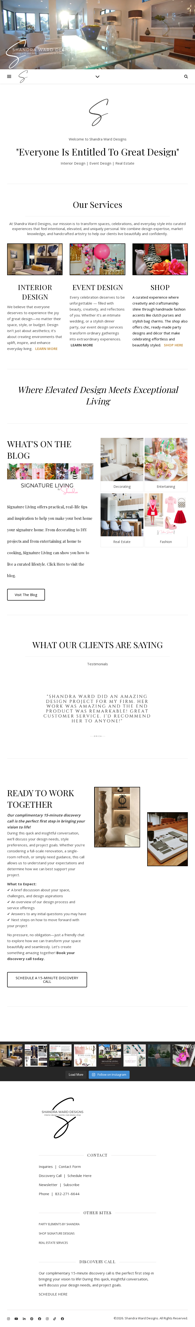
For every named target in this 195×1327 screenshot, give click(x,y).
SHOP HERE (173, 345)
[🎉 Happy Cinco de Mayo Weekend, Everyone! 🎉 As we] (184, 1055)
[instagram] (8, 1318)
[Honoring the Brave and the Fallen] (159, 1055)
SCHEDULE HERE (53, 1294)
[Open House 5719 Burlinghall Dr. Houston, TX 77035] (60, 1055)
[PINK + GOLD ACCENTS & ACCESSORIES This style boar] (85, 1055)
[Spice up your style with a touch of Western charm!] (134, 1055)
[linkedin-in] (24, 1318)
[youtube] (17, 1318)
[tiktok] (55, 1318)
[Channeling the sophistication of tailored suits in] (36, 1055)
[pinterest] (32, 1318)
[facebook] (40, 1318)
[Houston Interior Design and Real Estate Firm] (22, 76)
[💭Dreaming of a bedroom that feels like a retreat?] (11, 1055)
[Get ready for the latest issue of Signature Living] (110, 1055)
